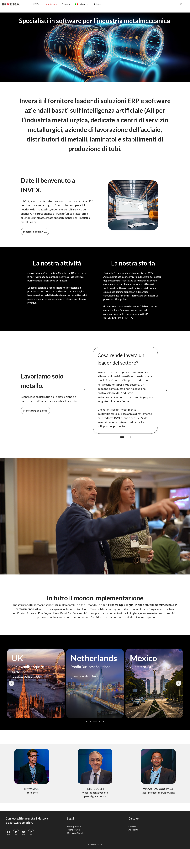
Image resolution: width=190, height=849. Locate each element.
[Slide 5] (103, 721)
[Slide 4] (98, 721)
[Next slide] (166, 390)
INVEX (36, 4)
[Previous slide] (84, 390)
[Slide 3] (130, 437)
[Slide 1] (122, 437)
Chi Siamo (50, 4)
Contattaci (66, 4)
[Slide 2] (127, 437)
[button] (181, 4)
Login (99, 4)
